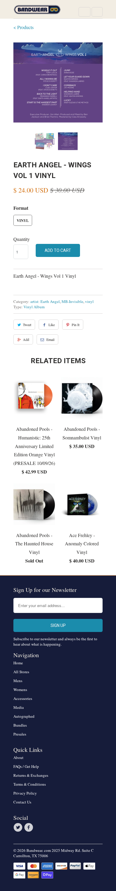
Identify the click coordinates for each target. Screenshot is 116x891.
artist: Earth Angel (45, 301)
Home (18, 663)
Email (50, 339)
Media (18, 707)
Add (26, 339)
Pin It (75, 324)
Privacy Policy (25, 793)
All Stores (21, 671)
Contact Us (22, 802)
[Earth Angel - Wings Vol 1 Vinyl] (58, 82)
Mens (17, 680)
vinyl (89, 301)
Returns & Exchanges (30, 775)
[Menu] (84, 12)
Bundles (20, 725)
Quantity (21, 239)
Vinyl (23, 220)
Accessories (22, 698)
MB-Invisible (72, 301)
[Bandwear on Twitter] (18, 827)
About (18, 757)
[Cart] (97, 12)
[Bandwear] (37, 11)
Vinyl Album (34, 306)
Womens (20, 689)
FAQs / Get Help (26, 766)
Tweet (27, 324)
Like (51, 324)
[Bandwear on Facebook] (29, 827)
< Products (23, 27)
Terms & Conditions (29, 784)
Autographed (24, 716)
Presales (19, 734)
